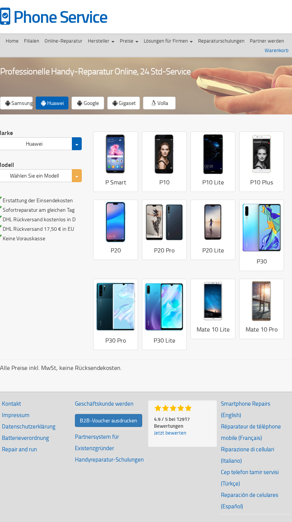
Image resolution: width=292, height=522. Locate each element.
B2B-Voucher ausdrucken (108, 420)
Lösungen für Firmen (166, 40)
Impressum (16, 415)
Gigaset (126, 102)
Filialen (31, 40)
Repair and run (19, 449)
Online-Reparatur (63, 40)
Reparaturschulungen (221, 40)
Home (12, 40)
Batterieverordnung (25, 438)
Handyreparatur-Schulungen (109, 459)
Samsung (21, 102)
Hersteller (99, 40)
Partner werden (267, 40)
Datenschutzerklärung (29, 426)
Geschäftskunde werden (104, 404)
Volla (162, 102)
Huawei (55, 102)
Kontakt (11, 404)
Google (91, 102)
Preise (127, 40)
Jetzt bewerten (170, 432)
